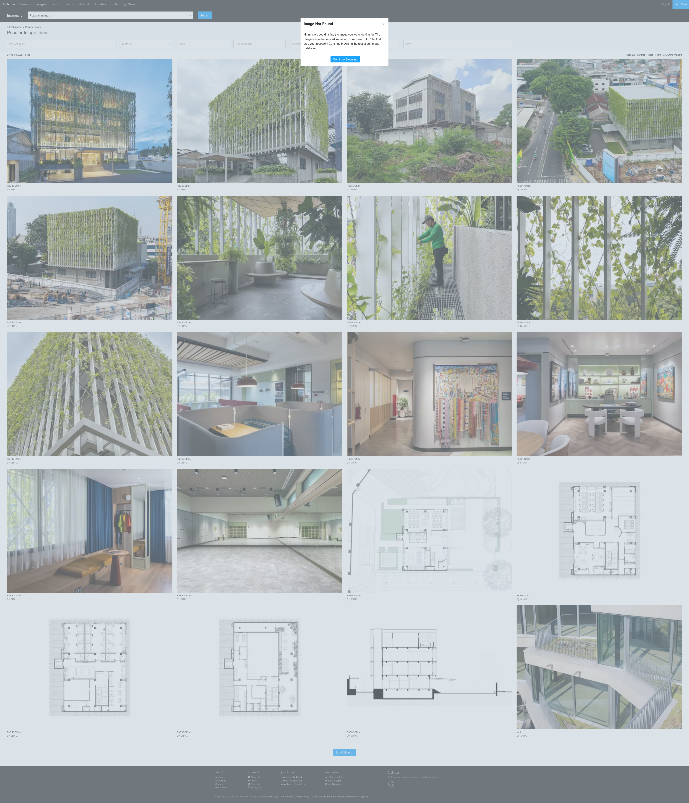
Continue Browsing (345, 59)
